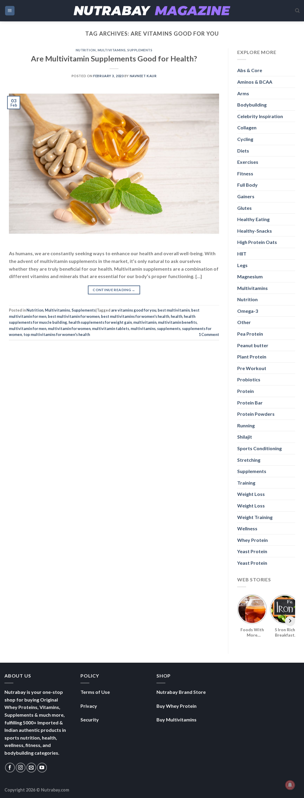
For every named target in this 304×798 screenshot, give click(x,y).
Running (246, 425)
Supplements (139, 50)
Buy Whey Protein (176, 706)
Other (244, 322)
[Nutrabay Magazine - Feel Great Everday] (152, 10)
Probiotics (248, 379)
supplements (168, 328)
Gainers (245, 196)
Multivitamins (112, 50)
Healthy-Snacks (254, 231)
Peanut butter (252, 345)
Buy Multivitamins (176, 719)
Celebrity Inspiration (260, 116)
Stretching (248, 460)
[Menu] (10, 11)
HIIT (241, 253)
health (176, 316)
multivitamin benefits (177, 322)
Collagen (246, 127)
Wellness (247, 528)
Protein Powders (256, 414)
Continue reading (114, 290)
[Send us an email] (31, 767)
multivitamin (144, 322)
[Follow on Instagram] (21, 767)
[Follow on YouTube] (42, 767)
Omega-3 (247, 311)
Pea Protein (250, 334)
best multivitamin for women (73, 316)
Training (246, 483)
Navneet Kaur (143, 76)
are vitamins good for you (133, 310)
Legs (242, 265)
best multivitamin (174, 310)
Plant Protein (251, 356)
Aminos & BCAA (254, 82)
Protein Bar (250, 402)
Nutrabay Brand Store (181, 692)
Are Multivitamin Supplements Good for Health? (114, 58)
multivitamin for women (69, 328)
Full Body (247, 185)
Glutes (244, 208)
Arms (243, 93)
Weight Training (255, 517)
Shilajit (244, 437)
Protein (245, 391)
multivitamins (143, 328)
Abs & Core (249, 70)
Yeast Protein (252, 551)
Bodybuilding (252, 104)
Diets (243, 150)
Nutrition (86, 50)
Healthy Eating (253, 219)
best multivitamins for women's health (135, 316)
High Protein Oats (257, 242)
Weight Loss (251, 494)
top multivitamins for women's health (56, 334)
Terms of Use (95, 692)
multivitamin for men (27, 328)
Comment (209, 334)
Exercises (247, 162)
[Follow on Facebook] (10, 767)
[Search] (297, 10)
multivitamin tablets (110, 328)
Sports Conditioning (259, 448)
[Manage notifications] (290, 785)
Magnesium (250, 276)
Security (89, 719)
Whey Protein (252, 540)
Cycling (245, 139)
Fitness (245, 173)
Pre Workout (251, 368)
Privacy (88, 706)
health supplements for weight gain (100, 322)
